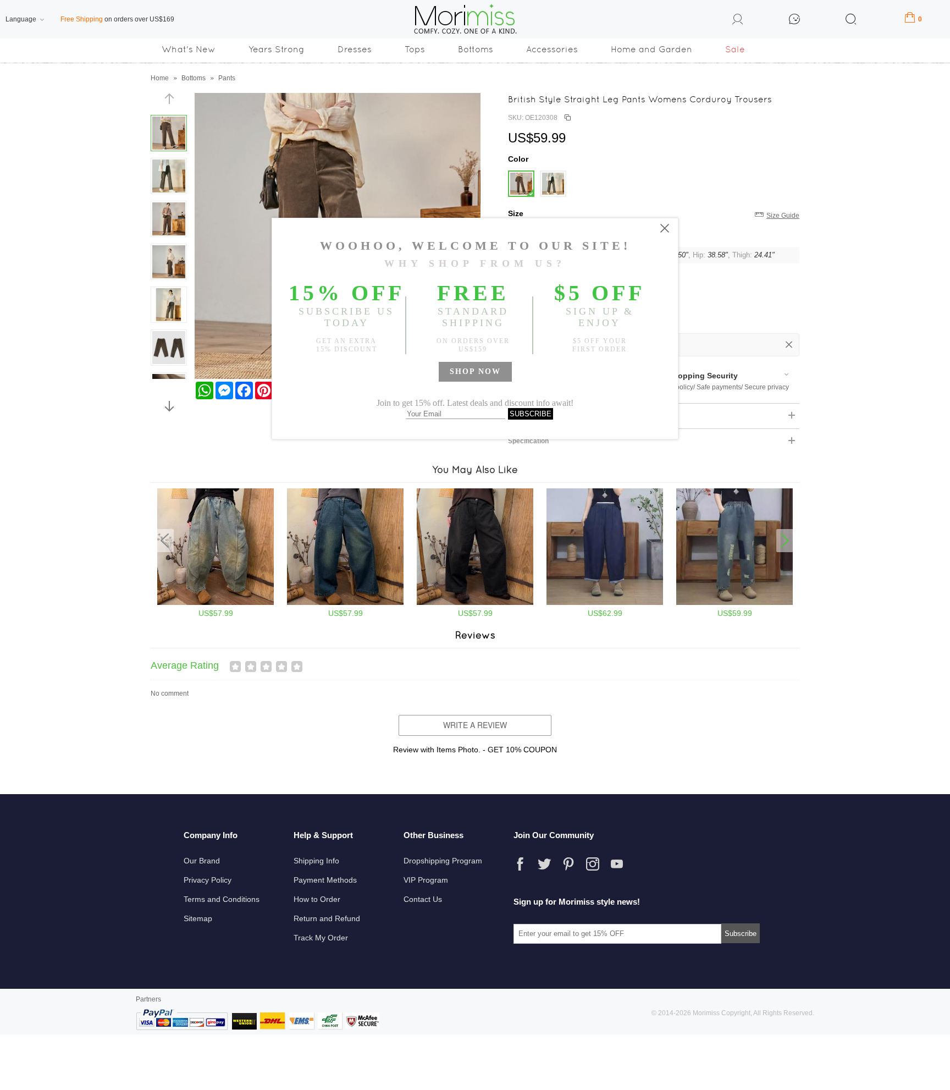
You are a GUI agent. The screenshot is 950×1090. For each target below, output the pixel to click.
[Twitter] (544, 864)
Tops (415, 49)
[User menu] (737, 21)
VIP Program (426, 880)
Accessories (552, 49)
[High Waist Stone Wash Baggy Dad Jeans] (215, 603)
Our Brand (202, 860)
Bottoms (475, 49)
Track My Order (321, 937)
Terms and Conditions (221, 899)
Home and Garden (651, 49)
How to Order (317, 899)
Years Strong (276, 49)
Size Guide (782, 215)
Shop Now (475, 371)
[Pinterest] (568, 864)
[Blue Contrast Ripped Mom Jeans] (734, 603)
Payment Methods (325, 880)
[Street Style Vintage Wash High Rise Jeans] (475, 603)
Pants (226, 78)
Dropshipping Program (443, 860)
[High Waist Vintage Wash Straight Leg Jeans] (345, 603)
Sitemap (198, 918)
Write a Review (475, 724)
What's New (189, 49)
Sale (735, 49)
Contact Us (423, 899)
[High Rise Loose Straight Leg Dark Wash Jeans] (604, 603)
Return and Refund (327, 918)
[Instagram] (592, 864)
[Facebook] (520, 864)
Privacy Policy (207, 880)
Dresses (355, 49)
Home (160, 78)
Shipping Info (316, 860)
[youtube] (616, 864)
